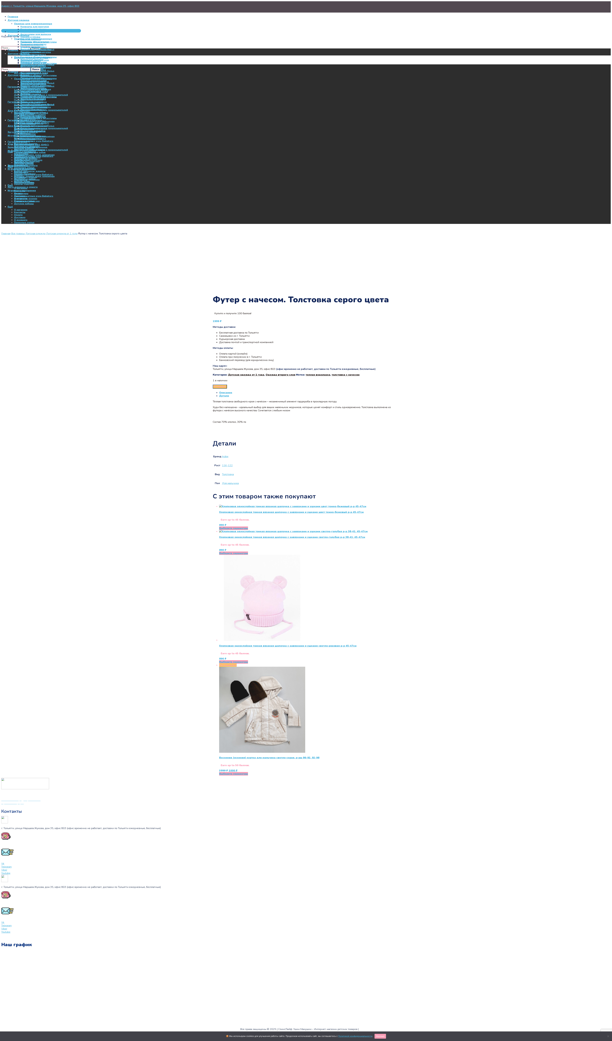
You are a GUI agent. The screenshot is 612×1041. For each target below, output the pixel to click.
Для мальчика (230, 483)
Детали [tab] (224, 396)
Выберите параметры (233, 528)
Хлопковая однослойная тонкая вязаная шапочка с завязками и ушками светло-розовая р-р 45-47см (288, 646)
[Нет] (608, 1036)
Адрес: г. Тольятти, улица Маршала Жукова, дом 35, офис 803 (40, 6)
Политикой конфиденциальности (355, 1036)
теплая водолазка (318, 375)
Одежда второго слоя (280, 375)
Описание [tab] (225, 392)
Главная (6, 233)
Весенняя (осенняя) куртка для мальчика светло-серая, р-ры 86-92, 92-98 (269, 757)
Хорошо (380, 1036)
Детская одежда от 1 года (61, 233)
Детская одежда (35, 233)
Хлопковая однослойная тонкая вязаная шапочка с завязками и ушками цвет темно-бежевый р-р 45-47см (291, 512)
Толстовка (228, 474)
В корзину (220, 386)
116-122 (227, 465)
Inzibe (225, 456)
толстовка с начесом (346, 375)
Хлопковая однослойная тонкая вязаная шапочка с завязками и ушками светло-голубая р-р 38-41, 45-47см (292, 537)
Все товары (18, 233)
